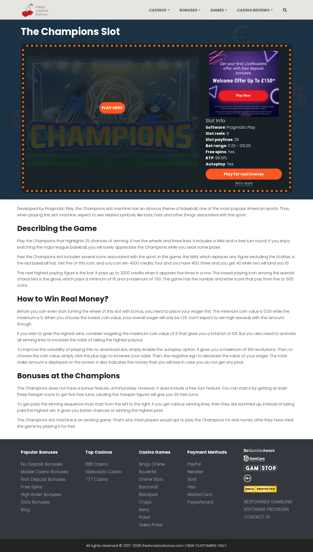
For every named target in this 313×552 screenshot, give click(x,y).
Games (217, 10)
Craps (145, 502)
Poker (145, 517)
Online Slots (151, 479)
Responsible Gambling (268, 502)
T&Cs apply (244, 183)
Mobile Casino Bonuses (44, 472)
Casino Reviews (253, 10)
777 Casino (96, 479)
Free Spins (31, 487)
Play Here (112, 107)
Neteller (195, 472)
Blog (25, 510)
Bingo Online (152, 464)
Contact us (257, 517)
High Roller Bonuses (41, 494)
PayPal (194, 464)
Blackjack (148, 494)
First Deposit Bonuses (43, 479)
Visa (191, 487)
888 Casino (96, 464)
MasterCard (199, 494)
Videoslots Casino (103, 472)
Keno (144, 510)
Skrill (191, 479)
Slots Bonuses (35, 502)
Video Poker (151, 525)
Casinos (158, 10)
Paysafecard (200, 502)
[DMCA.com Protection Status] (268, 489)
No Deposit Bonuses (42, 464)
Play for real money (244, 174)
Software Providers (266, 509)
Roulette (147, 472)
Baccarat (148, 487)
